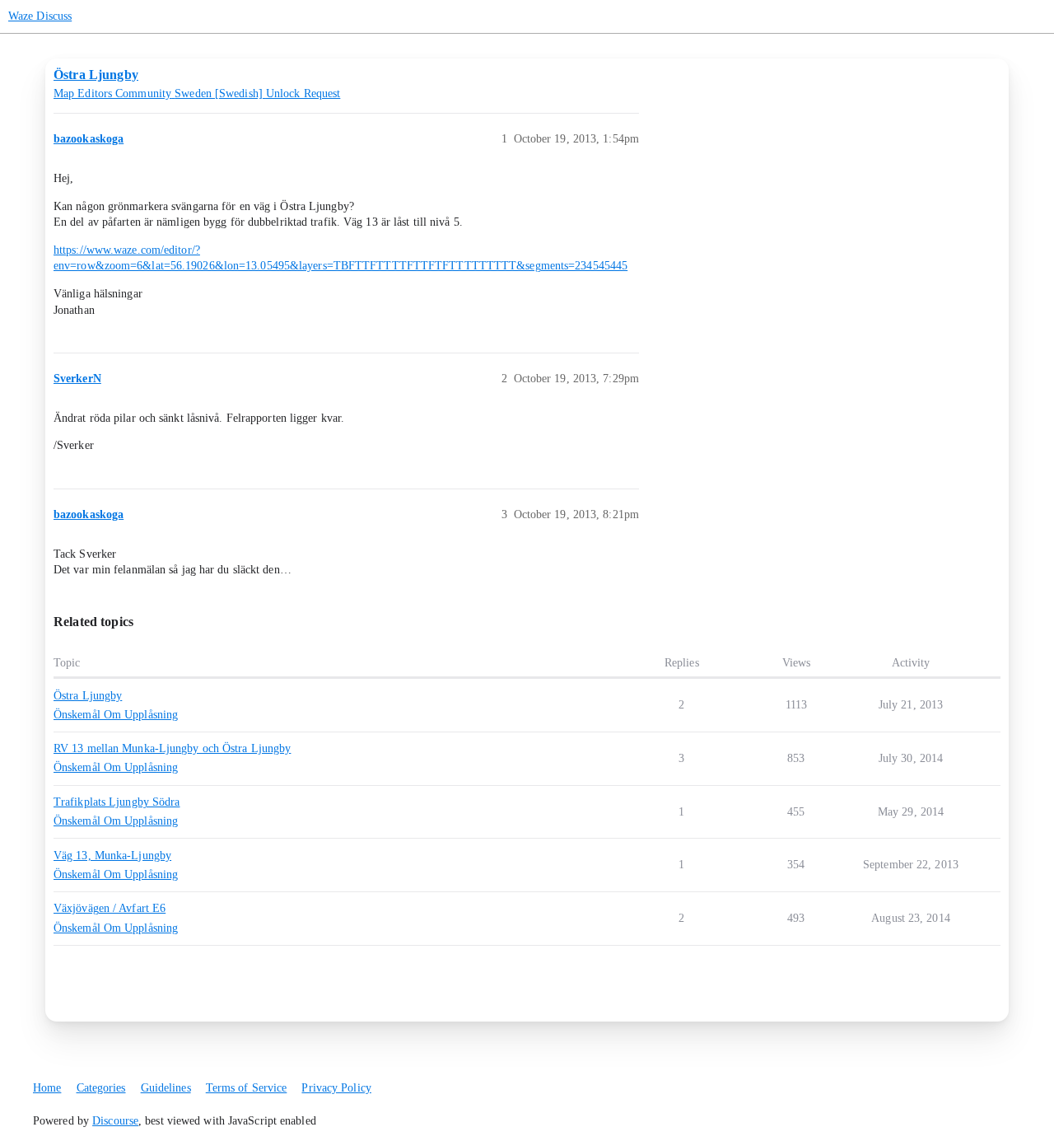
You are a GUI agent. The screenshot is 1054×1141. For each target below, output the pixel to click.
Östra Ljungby (88, 696)
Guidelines (166, 1088)
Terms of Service (246, 1088)
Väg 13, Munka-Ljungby (112, 855)
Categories (101, 1088)
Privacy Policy (336, 1088)
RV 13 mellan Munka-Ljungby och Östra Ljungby (172, 748)
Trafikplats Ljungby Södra (117, 802)
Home (47, 1088)
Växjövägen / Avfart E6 (110, 908)
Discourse (115, 1121)
